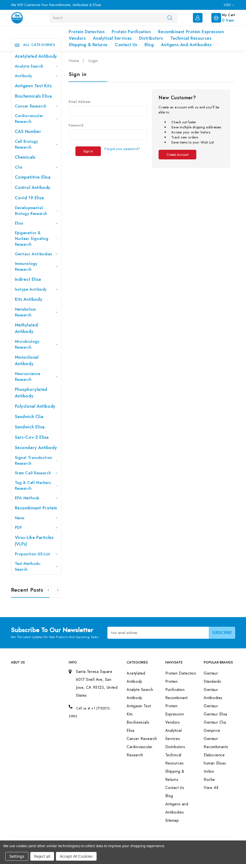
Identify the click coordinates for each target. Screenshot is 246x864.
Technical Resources (190, 38)
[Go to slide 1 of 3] (58, 590)
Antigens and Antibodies (186, 45)
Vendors (77, 38)
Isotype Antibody (31, 289)
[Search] (170, 17)
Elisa (19, 223)
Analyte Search (29, 66)
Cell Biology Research (26, 144)
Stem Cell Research (33, 473)
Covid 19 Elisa (29, 198)
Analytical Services (112, 38)
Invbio (209, 771)
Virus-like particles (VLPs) (34, 540)
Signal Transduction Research (33, 460)
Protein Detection (87, 32)
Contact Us (126, 45)
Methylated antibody (26, 328)
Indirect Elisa (28, 279)
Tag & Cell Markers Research (33, 485)
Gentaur (211, 706)
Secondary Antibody (36, 448)
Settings (16, 856)
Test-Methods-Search (28, 566)
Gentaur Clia (215, 722)
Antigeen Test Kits (33, 86)
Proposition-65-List (32, 554)
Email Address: (80, 101)
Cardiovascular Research (29, 118)
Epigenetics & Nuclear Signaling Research (32, 238)
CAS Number (28, 131)
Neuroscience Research (27, 376)
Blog (149, 45)
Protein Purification (131, 32)
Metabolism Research (25, 312)
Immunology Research (26, 266)
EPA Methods (27, 498)
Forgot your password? (122, 148)
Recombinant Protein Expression (191, 32)
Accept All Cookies (76, 856)
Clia (18, 167)
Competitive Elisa (33, 177)
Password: (76, 125)
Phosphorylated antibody (31, 392)
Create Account (177, 154)
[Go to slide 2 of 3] (48, 590)
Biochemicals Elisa (33, 96)
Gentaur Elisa (215, 714)
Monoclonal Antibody (27, 360)
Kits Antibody (29, 299)
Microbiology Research (27, 344)
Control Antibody (33, 187)
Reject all (42, 856)
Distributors (151, 38)
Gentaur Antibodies (33, 254)
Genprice (212, 730)
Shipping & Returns (88, 45)
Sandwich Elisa (30, 427)
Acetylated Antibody (36, 56)
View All (211, 787)
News (20, 518)
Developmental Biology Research (31, 210)
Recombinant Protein (36, 508)
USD (228, 4)
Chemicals (25, 157)
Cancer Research (31, 106)
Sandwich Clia (29, 416)
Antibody (23, 76)
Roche (209, 779)
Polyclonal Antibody (35, 406)
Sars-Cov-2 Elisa (32, 437)
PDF (18, 527)
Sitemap (172, 820)
